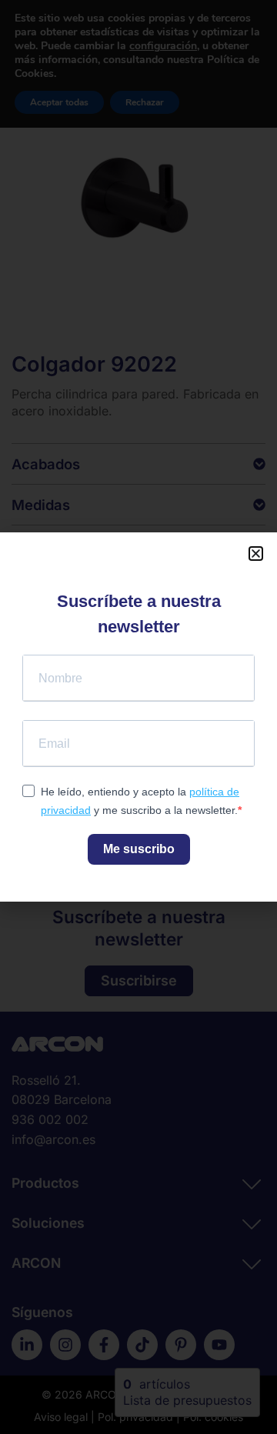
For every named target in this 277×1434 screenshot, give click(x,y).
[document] (138, 717)
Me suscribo (139, 848)
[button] (256, 553)
